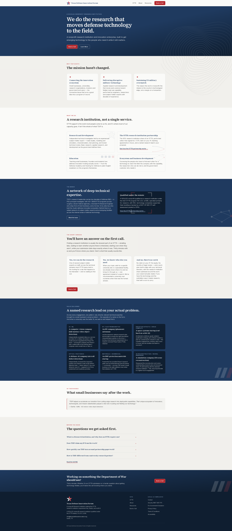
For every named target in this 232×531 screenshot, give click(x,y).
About (140, 3)
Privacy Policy (152, 508)
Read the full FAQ (72, 462)
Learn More (84, 46)
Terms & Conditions (154, 511)
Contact (150, 500)
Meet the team (73, 217)
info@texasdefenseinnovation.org (77, 516)
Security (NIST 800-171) (155, 503)
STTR (134, 3)
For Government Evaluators (156, 505)
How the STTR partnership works (132, 211)
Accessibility (151, 514)
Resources (148, 3)
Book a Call (159, 3)
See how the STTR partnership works (134, 149)
